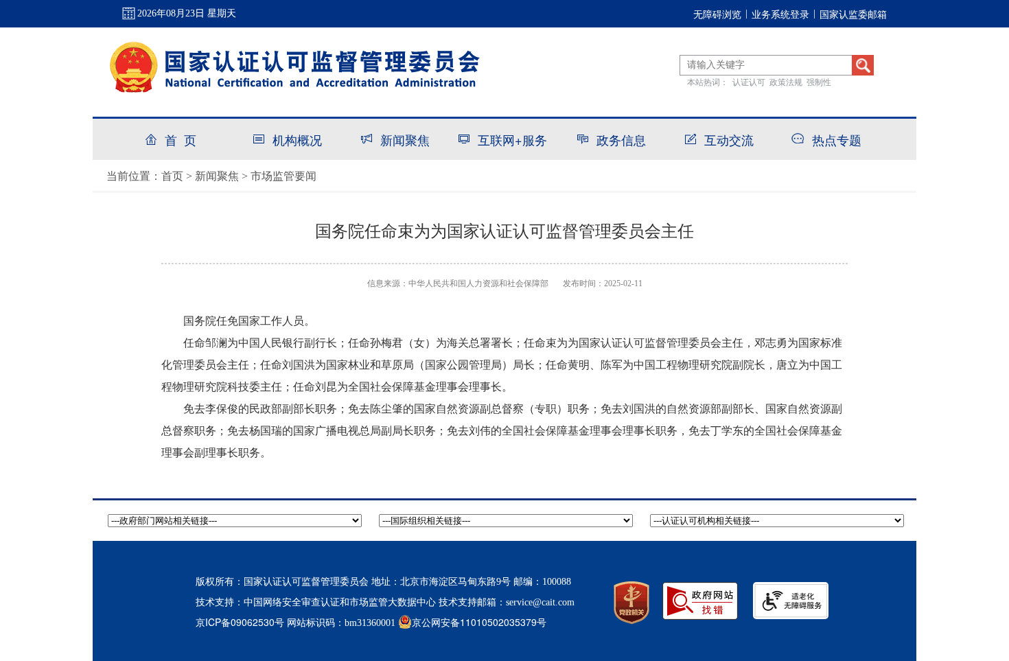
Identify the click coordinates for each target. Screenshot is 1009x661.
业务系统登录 (780, 14)
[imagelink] (790, 600)
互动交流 (729, 139)
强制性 (819, 81)
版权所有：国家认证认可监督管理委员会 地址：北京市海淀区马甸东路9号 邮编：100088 (383, 582)
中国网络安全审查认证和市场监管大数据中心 (340, 601)
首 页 (180, 139)
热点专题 (836, 139)
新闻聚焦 (405, 139)
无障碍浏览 (717, 14)
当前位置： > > (211, 175)
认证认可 (748, 81)
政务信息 (621, 139)
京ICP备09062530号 (240, 622)
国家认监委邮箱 (853, 14)
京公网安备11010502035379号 (479, 622)
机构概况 (297, 139)
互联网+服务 (512, 139)
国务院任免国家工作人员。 (249, 321)
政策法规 (785, 81)
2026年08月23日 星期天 (186, 13)
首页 (172, 175)
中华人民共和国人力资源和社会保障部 (478, 283)
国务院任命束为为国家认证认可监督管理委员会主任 (504, 231)
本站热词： (707, 81)
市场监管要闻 (283, 175)
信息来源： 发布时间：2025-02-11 (504, 283)
